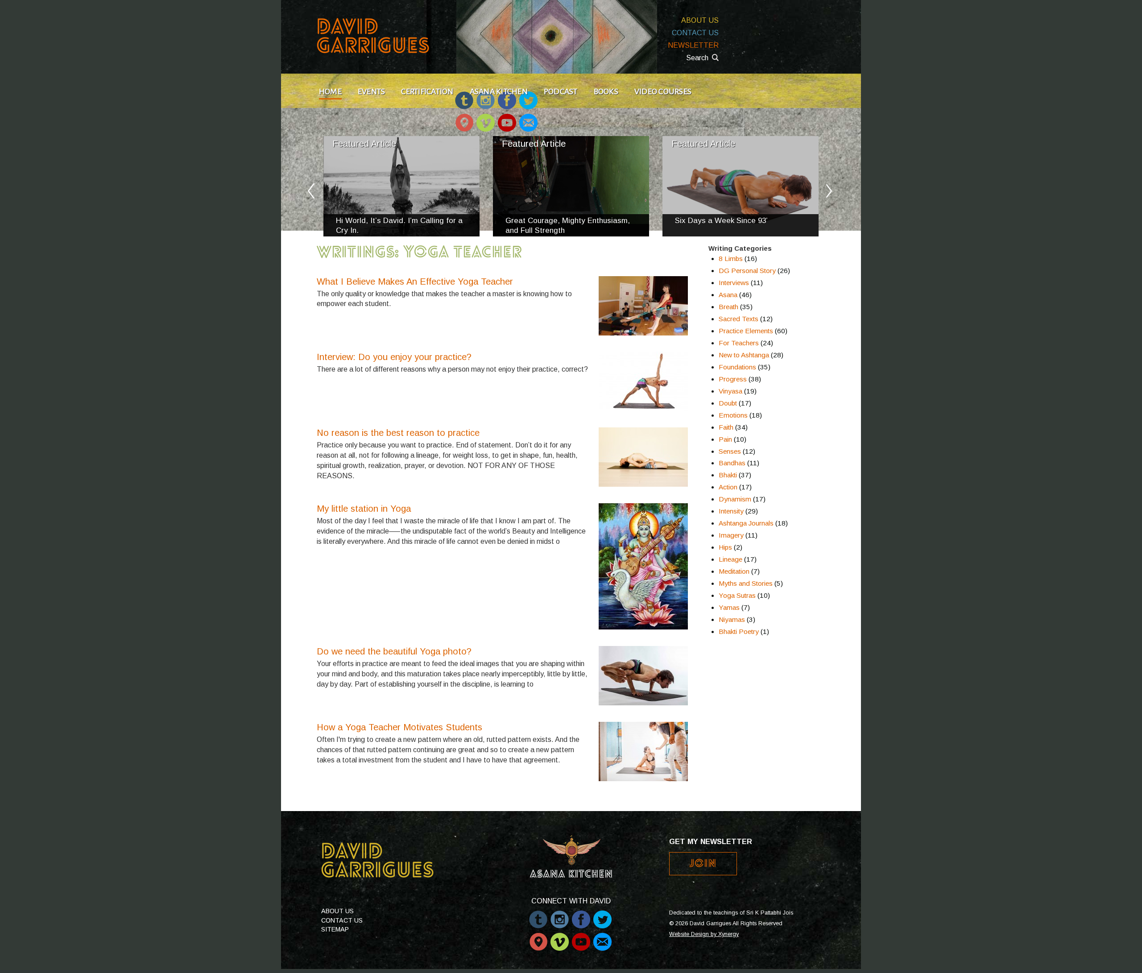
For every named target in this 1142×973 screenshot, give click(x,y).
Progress (733, 379)
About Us (700, 20)
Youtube (507, 118)
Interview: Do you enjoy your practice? (394, 357)
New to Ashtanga (744, 355)
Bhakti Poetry (739, 631)
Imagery (731, 535)
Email (528, 118)
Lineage (730, 559)
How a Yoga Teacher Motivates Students (399, 727)
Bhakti (728, 475)
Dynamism (735, 499)
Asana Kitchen (499, 91)
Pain (725, 439)
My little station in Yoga (364, 508)
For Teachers (739, 343)
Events (371, 91)
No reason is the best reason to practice (398, 433)
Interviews (734, 282)
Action (728, 487)
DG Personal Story (747, 270)
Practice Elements (746, 331)
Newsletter (693, 45)
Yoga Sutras (737, 595)
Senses (730, 451)
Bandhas (732, 463)
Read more (401, 186)
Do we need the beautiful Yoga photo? (394, 651)
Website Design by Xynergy (704, 934)
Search (697, 58)
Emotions (733, 415)
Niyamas (732, 619)
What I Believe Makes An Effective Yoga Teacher (415, 281)
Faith (726, 427)
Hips (725, 547)
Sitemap (335, 929)
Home (330, 91)
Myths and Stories (746, 583)
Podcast (561, 91)
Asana (728, 294)
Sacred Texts (738, 319)
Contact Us (695, 33)
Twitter (602, 915)
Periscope (464, 118)
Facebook (581, 915)
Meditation (734, 571)
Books (606, 91)
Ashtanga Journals (746, 523)
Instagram (559, 915)
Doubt (728, 403)
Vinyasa (730, 391)
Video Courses (662, 91)
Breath (728, 307)
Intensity (731, 511)
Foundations (737, 367)
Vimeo (485, 118)
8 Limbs (731, 258)
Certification (427, 91)
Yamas (729, 607)
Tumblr (538, 915)
